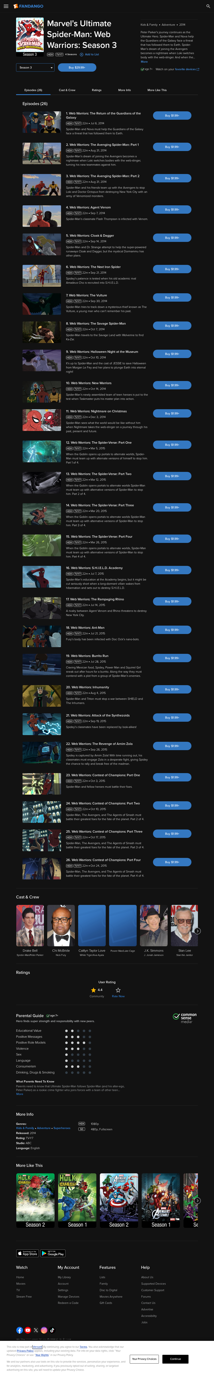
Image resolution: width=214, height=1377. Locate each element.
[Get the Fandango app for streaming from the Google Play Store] (53, 1253)
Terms (83, 1347)
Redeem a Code (68, 1303)
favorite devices (185, 69)
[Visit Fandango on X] (35, 1330)
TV (18, 1290)
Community (97, 996)
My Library (64, 1277)
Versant (37, 1347)
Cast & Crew (67, 90)
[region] (107, 1359)
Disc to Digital (108, 1290)
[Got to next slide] (197, 931)
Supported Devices (153, 1284)
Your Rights (42, 1355)
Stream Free (24, 1296)
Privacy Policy (25, 1351)
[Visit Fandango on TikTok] (52, 1330)
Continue (175, 1359)
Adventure (44, 1128)
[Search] (208, 6)
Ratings (97, 90)
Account (63, 1284)
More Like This (157, 90)
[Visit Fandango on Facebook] (19, 1330)
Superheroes (62, 1128)
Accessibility (149, 1316)
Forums (146, 1296)
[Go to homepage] (28, 6)
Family (104, 1284)
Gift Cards (106, 1303)
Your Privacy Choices (144, 1359)
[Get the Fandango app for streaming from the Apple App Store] (27, 1253)
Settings (63, 1290)
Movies (20, 1284)
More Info (124, 90)
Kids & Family (25, 1128)
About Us (147, 1277)
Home (20, 1277)
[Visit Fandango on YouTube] (27, 1330)
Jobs (144, 1322)
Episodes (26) (33, 90)
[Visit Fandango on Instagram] (44, 1330)
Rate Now (118, 996)
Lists (102, 1277)
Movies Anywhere (111, 1296)
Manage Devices (68, 1296)
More (144, 62)
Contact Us (148, 1303)
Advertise (147, 1309)
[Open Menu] (6, 6)
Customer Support (152, 1290)
